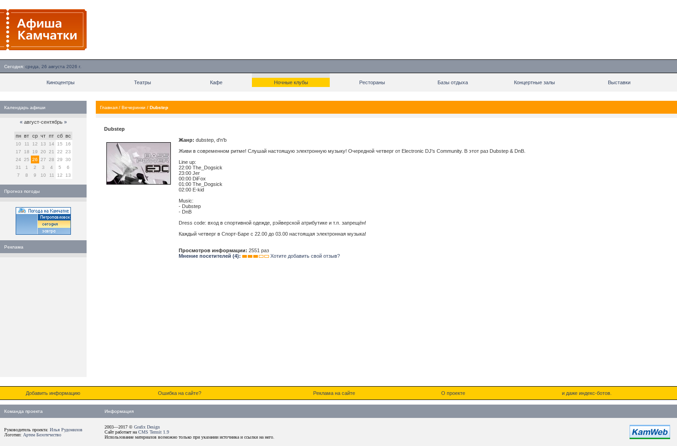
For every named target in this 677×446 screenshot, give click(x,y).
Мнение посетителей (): (210, 256)
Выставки (619, 82)
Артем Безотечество (42, 434)
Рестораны (372, 82)
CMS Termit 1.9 (153, 431)
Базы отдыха (453, 82)
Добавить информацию (53, 393)
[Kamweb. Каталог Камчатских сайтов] (650, 437)
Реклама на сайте (334, 393)
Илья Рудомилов (66, 429)
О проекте (453, 393)
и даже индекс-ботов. (587, 393)
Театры (142, 82)
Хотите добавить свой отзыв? (305, 256)
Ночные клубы (291, 82)
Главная (108, 107)
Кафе (216, 82)
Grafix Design (147, 426)
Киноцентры (61, 82)
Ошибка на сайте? (179, 393)
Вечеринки (134, 107)
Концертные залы (534, 82)
